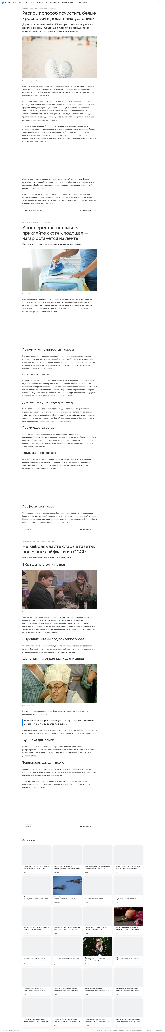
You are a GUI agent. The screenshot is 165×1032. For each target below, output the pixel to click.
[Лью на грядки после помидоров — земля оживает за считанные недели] (128, 1012)
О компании (9, 1030)
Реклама (16, 1030)
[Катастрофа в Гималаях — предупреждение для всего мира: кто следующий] (67, 859)
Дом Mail (43, 541)
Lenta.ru (44, 8)
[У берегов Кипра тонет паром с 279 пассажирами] (128, 951)
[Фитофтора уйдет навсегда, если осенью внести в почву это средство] (97, 859)
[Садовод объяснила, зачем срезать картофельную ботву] (36, 982)
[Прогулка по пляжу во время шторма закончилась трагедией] (36, 1012)
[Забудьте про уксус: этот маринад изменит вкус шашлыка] (36, 921)
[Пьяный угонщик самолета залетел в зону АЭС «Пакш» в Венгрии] (67, 890)
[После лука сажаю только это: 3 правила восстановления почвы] (128, 921)
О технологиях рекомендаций (134, 1030)
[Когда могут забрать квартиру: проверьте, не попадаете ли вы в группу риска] (128, 982)
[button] (59, 57)
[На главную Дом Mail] (7, 2)
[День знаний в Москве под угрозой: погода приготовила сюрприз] (97, 951)
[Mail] (3, 2)
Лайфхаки (53, 8)
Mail (3, 1030)
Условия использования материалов (114, 1030)
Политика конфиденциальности (153, 1030)
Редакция (99, 1030)
